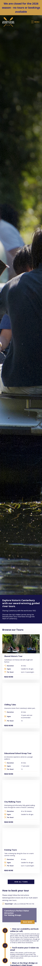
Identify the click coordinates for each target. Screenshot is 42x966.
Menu (37, 22)
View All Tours (21, 882)
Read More (8, 677)
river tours (12, 900)
